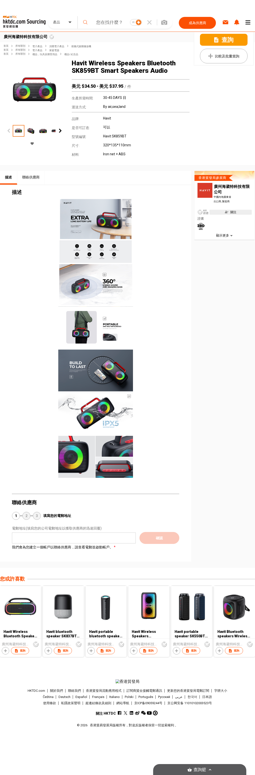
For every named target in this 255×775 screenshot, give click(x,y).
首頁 (5, 45)
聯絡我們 (74, 691)
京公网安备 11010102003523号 (189, 703)
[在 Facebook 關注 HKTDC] (119, 713)
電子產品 (37, 46)
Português (145, 697)
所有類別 (20, 45)
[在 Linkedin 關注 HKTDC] (131, 713)
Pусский (164, 697)
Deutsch (64, 697)
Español (81, 697)
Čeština (48, 697)
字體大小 (220, 691)
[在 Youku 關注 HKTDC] (155, 713)
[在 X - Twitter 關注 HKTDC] (125, 713)
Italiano (114, 697)
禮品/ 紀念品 (71, 54)
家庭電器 (54, 50)
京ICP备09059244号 (148, 703)
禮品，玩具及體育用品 (44, 54)
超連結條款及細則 (98, 703)
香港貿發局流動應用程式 (104, 691)
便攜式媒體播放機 (81, 46)
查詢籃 (199, 769)
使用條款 (49, 703)
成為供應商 (197, 23)
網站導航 (122, 703)
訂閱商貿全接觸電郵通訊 (144, 691)
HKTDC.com (36, 691)
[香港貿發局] (128, 681)
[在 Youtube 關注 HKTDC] (149, 713)
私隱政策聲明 (70, 703)
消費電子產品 (56, 46)
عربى (179, 697)
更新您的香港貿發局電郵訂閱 (188, 691)
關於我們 (56, 691)
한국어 (192, 697)
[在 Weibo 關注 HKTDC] (137, 713)
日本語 (207, 697)
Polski (129, 697)
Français (98, 697)
